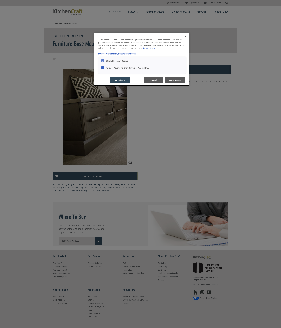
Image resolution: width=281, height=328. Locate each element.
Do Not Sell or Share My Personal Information (117, 54)
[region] (141, 59)
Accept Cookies (175, 80)
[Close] (185, 36)
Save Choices (120, 80)
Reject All (153, 80)
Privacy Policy (149, 48)
